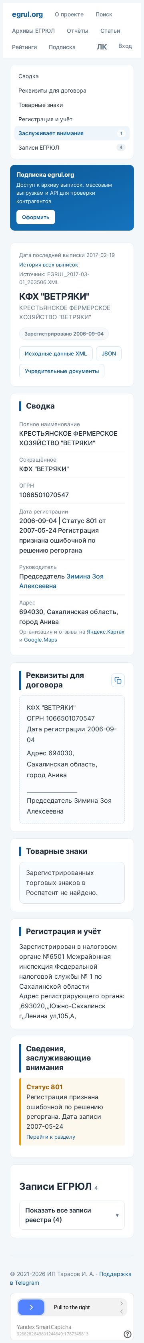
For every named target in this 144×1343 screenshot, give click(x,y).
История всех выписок (48, 264)
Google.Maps (40, 639)
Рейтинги (24, 46)
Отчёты (77, 30)
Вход (125, 45)
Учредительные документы (62, 371)
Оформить (36, 217)
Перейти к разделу (50, 1137)
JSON (109, 353)
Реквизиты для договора (52, 90)
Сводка (28, 76)
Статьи (110, 30)
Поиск (104, 14)
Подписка (62, 46)
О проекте (69, 14)
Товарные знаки (40, 104)
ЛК (102, 47)
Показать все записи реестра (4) (72, 1215)
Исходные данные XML (56, 353)
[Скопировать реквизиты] (118, 680)
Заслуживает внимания (70, 133)
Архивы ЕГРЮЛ (33, 30)
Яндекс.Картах (105, 631)
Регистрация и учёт (45, 119)
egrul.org (27, 14)
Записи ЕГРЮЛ (70, 147)
